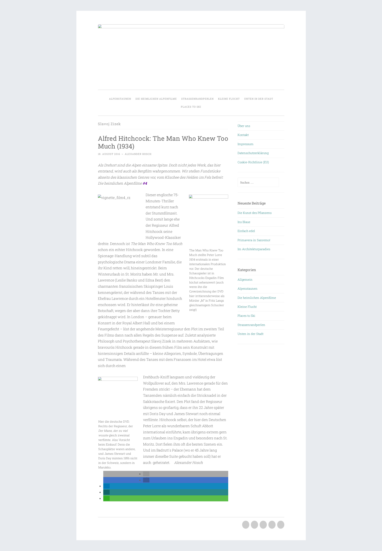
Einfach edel (246, 231)
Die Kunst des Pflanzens (255, 213)
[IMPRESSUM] (263, 524)
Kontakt (243, 135)
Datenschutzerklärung (253, 153)
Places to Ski (191, 106)
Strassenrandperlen (197, 98)
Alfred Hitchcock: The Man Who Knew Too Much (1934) (163, 142)
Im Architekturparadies (254, 249)
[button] (146, 473)
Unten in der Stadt (258, 98)
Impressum (245, 144)
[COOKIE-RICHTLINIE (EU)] (280, 524)
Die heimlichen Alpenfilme (156, 98)
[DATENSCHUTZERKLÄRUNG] (272, 524)
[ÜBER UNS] (245, 524)
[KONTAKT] (254, 524)
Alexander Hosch (138, 153)
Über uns (244, 126)
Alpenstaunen (120, 98)
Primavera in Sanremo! (254, 240)
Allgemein (245, 279)
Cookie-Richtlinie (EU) (253, 162)
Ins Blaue (244, 222)
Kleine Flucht (229, 98)
